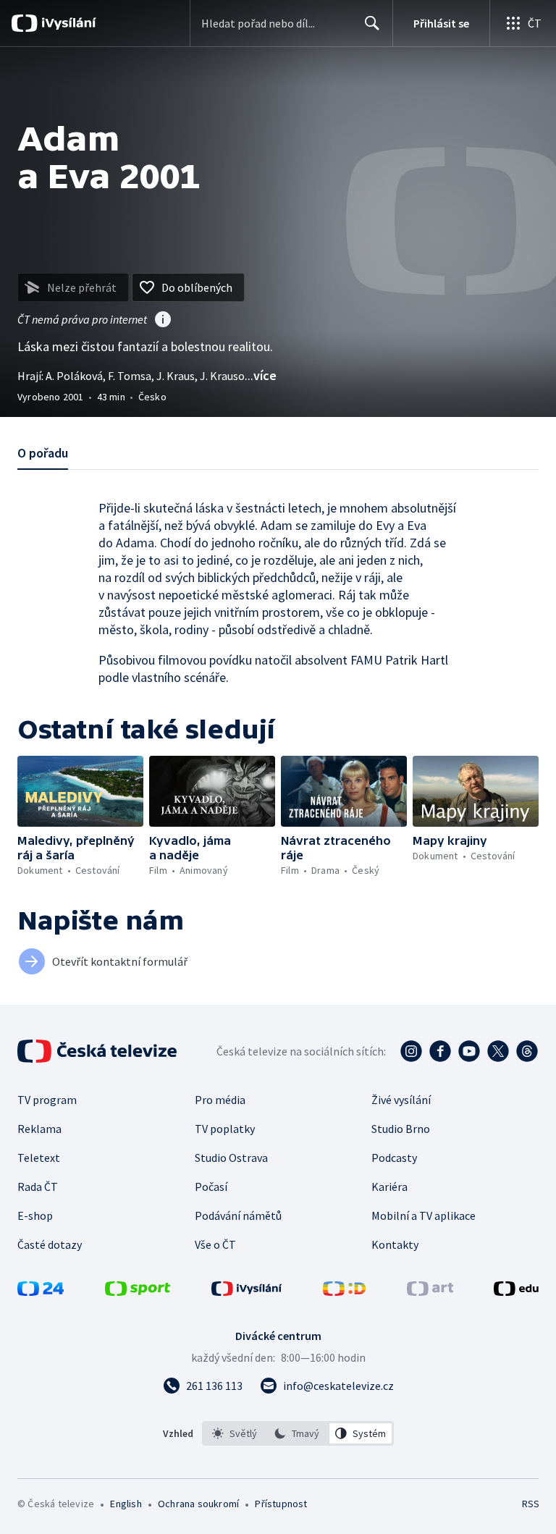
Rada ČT (37, 1186)
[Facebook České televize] (440, 1051)
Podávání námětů (238, 1215)
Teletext (38, 1157)
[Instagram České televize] (411, 1051)
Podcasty (394, 1157)
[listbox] (298, 1433)
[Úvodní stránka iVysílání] (67, 23)
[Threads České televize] (527, 1051)
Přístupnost (281, 1503)
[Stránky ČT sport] (137, 1291)
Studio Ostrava (231, 1157)
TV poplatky (225, 1128)
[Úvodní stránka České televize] (98, 1051)
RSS (530, 1503)
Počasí (211, 1186)
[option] (235, 1433)
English (125, 1503)
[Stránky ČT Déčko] (344, 1291)
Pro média (220, 1099)
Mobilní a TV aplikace (423, 1215)
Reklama (39, 1128)
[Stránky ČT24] (40, 1291)
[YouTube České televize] (469, 1051)
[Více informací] (163, 320)
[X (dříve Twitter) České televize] (498, 1051)
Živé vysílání (401, 1099)
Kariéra (389, 1186)
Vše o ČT (215, 1244)
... (261, 375)
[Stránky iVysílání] (246, 1291)
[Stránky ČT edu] (516, 1291)
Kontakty (394, 1244)
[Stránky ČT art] (430, 1291)
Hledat (372, 23)
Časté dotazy (49, 1244)
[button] (80, 791)
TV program (47, 1099)
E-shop (35, 1215)
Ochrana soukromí (198, 1503)
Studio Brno (400, 1128)
